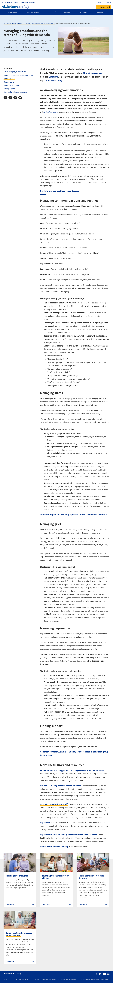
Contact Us (100, 2)
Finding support (9, 88)
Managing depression (11, 85)
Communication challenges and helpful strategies (20, 934)
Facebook (93, 974)
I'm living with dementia (24, 23)
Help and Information (10, 23)
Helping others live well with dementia (91, 876)
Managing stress (9, 78)
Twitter (96, 974)
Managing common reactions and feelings (19, 75)
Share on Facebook (5, 97)
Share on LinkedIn (15, 97)
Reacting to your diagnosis (17, 875)
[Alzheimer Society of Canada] (15, 7)
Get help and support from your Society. (59, 190)
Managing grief (9, 82)
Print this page (20, 97)
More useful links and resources (15, 92)
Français (108, 2)
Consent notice (46, 979)
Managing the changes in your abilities (43, 23)
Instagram (100, 974)
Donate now (103, 7)
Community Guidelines (58, 979)
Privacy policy (36, 979)
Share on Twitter (10, 97)
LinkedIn (108, 974)
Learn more (10, 904)
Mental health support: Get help (54, 846)
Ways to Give (53, 12)
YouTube (104, 974)
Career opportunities (71, 979)
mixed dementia (51, 112)
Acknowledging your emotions (15, 71)
